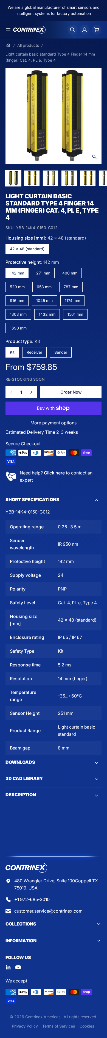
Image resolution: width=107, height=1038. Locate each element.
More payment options (53, 422)
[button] (53, 500)
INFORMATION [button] (20, 940)
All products (28, 45)
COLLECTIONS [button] (20, 924)
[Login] (84, 30)
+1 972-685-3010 (32, 899)
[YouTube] (18, 967)
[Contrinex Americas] (29, 30)
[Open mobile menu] (8, 30)
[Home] (8, 45)
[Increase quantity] (31, 392)
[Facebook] (8, 967)
